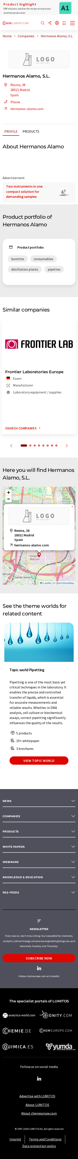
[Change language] (57, 23)
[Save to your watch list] (64, 23)
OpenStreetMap (65, 583)
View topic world (39, 760)
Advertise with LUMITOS (37, 1096)
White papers (14, 846)
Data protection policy (39, 1146)
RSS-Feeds (11, 892)
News (7, 801)
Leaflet (46, 583)
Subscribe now (39, 958)
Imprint (15, 1139)
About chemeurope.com (39, 1113)
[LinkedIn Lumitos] (39, 1079)
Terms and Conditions (45, 1139)
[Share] (50, 23)
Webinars (11, 862)
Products (31, 131)
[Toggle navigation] (72, 23)
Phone (15, 102)
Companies (11, 816)
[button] (39, 554)
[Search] (43, 23)
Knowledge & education (23, 877)
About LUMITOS (37, 1105)
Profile (11, 131)
